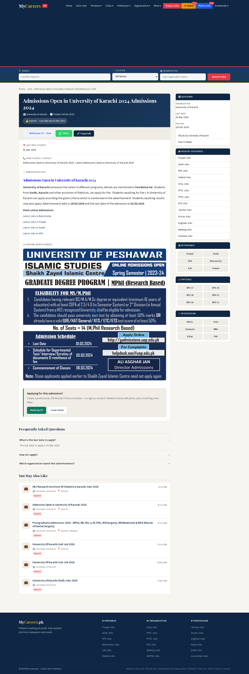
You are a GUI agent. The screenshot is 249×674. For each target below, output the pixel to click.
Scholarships (164, 668)
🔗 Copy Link (84, 133)
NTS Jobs (182, 203)
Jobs (29, 89)
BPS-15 (215, 295)
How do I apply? (29, 455)
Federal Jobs (184, 177)
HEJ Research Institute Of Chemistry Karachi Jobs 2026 (65, 487)
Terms (211, 668)
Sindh (216, 253)
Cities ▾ (109, 5)
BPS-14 (190, 302)
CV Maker (190, 5)
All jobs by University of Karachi (193, 135)
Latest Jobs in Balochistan (37, 216)
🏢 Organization (169, 71)
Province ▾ (96, 5)
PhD (216, 336)
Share (66, 133)
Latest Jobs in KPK (33, 233)
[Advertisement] (124, 38)
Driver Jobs (196, 650)
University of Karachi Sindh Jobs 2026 (54, 581)
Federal (215, 268)
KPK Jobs (183, 171)
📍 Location (118, 70)
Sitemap (130, 668)
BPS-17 (190, 287)
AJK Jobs (106, 650)
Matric (190, 322)
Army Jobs (183, 184)
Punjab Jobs (184, 158)
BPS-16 (215, 287)
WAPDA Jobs (153, 656)
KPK (190, 261)
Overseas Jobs (185, 236)
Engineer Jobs (185, 223)
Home (69, 5)
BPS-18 (190, 295)
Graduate (189, 329)
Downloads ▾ (221, 5)
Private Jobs (151, 668)
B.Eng (190, 336)
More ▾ (157, 5)
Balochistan (216, 261)
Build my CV (36, 410)
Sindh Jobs (183, 164)
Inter (215, 322)
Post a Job (206, 5)
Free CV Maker (185, 142)
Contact (226, 668)
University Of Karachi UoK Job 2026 (53, 544)
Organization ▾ (142, 5)
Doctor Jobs (184, 216)
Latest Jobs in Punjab (34, 222)
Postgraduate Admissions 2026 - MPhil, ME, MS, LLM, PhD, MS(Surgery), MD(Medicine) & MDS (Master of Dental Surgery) (92, 524)
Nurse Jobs (196, 644)
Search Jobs (219, 77)
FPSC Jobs (183, 190)
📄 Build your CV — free (38, 133)
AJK (190, 268)
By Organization (178, 668)
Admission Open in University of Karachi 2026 (59, 505)
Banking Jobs (185, 229)
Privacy (218, 668)
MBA (216, 329)
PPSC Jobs (183, 197)
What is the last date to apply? (38, 440)
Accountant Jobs (199, 656)
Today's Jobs (172, 5)
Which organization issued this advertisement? (47, 463)
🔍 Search (24, 71)
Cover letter (57, 410)
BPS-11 (215, 302)
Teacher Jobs (184, 210)
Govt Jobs (81, 5)
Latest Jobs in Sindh (34, 228)
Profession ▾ (123, 5)
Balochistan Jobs (110, 644)
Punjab (190, 253)
